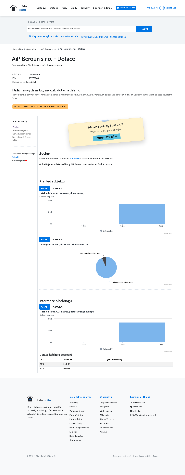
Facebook (137, 406)
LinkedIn (136, 411)
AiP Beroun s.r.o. (49, 49)
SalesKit (15, 157)
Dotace (54, 8)
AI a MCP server (107, 419)
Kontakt (103, 432)
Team (155, 456)
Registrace (170, 8)
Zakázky (85, 8)
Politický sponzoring (79, 427)
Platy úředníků (76, 415)
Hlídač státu (17, 49)
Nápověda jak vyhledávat (95, 37)
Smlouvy (42, 8)
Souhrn (16, 127)
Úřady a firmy (32, 49)
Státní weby (75, 440)
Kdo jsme (104, 406)
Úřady (74, 8)
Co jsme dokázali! (108, 402)
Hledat (144, 29)
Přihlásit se (153, 8)
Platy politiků (76, 419)
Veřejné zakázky (77, 411)
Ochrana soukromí (122, 456)
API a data (104, 415)
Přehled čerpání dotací (21, 134)
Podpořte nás (127, 8)
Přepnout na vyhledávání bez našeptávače (54, 36)
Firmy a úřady (76, 423)
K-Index (73, 432)
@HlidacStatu (138, 402)
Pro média (105, 423)
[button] (40, 106)
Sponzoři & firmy (102, 8)
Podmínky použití (141, 456)
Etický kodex (106, 411)
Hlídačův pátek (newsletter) (143, 415)
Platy (64, 8)
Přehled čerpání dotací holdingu (21, 138)
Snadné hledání (118, 37)
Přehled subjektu (20, 130)
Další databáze (76, 436)
